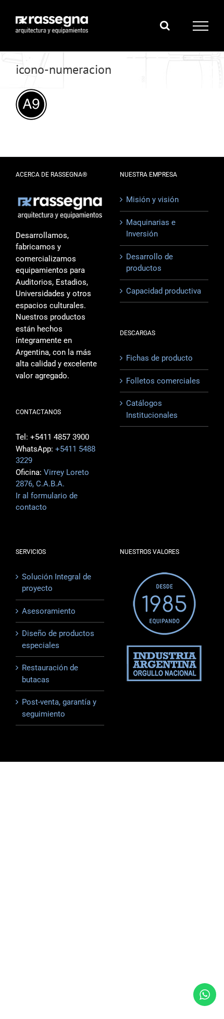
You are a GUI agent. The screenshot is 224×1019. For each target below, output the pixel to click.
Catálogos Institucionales (152, 409)
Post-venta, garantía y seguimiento (59, 708)
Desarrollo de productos (149, 262)
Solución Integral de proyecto (56, 582)
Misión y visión (152, 199)
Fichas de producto (159, 358)
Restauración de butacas (50, 673)
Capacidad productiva (163, 291)
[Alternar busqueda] (165, 25)
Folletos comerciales (163, 381)
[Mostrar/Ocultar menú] (200, 26)
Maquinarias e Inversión (151, 228)
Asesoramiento (49, 611)
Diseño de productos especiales (58, 639)
